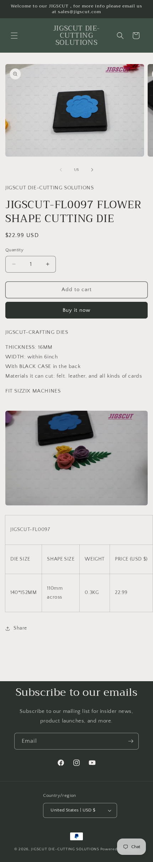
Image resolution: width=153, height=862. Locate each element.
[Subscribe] (130, 741)
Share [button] (20, 628)
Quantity (14, 249)
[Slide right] (92, 170)
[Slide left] (61, 170)
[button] (14, 35)
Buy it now (76, 310)
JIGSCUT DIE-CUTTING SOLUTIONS (65, 849)
